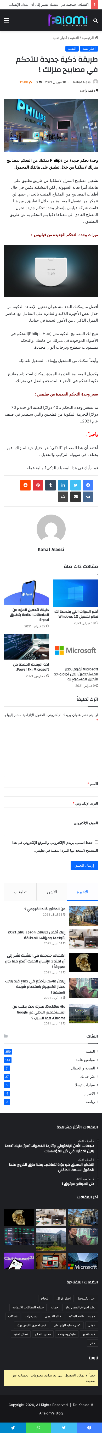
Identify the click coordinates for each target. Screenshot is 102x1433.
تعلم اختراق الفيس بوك (80, 1307)
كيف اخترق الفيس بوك (31, 1325)
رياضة (90, 1102)
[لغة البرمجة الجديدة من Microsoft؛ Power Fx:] (26, 647)
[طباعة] (63, 497)
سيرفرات (31, 1316)
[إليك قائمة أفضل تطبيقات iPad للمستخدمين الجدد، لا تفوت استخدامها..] (51, 1261)
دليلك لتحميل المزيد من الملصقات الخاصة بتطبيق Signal (29, 614)
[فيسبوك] (88, 485)
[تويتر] (75, 485)
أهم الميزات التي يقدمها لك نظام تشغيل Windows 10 (76, 614)
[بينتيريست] (38, 485)
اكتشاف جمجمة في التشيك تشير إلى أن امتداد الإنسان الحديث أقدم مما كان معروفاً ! (35, 961)
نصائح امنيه (21, 1334)
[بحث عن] (95, 22)
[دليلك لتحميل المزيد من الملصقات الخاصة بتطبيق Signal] (26, 592)
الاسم (92, 784)
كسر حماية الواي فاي (67, 1325)
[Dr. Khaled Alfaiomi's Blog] (68, 20)
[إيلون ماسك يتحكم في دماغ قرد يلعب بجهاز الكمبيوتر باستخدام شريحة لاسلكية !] (83, 988)
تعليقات (20, 891)
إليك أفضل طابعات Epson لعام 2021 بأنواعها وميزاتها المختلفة (36, 935)
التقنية (74, 38)
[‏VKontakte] (88, 497)
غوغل (91, 1325)
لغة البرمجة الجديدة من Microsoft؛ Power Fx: (31, 667)
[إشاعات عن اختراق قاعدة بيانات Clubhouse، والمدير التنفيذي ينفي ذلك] (19, 1261)
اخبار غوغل (63, 1298)
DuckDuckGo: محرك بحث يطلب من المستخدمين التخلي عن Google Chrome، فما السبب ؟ (39, 1012)
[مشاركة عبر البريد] (75, 497)
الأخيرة (82, 891)
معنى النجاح (43, 1334)
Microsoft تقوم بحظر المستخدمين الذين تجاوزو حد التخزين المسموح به (76, 674)
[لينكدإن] (63, 485)
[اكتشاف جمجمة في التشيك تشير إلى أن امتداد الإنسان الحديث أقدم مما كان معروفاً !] (83, 962)
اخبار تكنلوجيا (86, 1298)
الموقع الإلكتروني (86, 823)
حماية (54, 1307)
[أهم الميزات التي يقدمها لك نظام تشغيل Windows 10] (75, 593)
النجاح (45, 1298)
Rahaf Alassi (82, 82)
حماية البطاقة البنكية (82, 1316)
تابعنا (93, 1358)
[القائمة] (6, 22)
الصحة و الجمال (83, 1068)
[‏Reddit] (25, 485)
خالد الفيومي (53, 1316)
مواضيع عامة (85, 1060)
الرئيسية (88, 38)
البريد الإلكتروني (85, 803)
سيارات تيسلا (85, 1085)
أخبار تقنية (60, 38)
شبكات (13, 1316)
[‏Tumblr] (50, 485)
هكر (92, 1343)
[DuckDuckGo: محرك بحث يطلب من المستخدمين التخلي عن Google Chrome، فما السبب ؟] (83, 1013)
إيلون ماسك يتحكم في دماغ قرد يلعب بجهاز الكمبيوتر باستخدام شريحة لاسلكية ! (35, 987)
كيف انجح (89, 1334)
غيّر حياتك (87, 1076)
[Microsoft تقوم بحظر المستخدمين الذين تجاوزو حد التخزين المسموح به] (75, 649)
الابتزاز (90, 1093)
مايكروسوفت (67, 1334)
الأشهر (51, 891)
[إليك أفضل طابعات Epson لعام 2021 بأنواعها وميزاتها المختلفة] (83, 939)
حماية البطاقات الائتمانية (28, 1307)
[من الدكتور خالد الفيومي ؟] (83, 916)
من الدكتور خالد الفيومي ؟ (44, 909)
